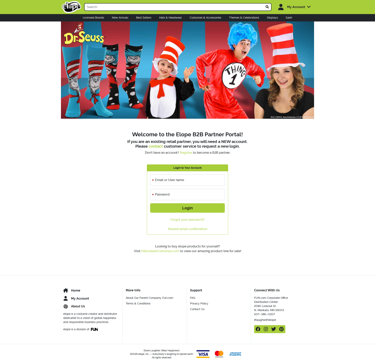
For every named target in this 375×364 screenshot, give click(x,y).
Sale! (289, 17)
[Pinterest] (281, 329)
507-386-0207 (264, 314)
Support (196, 290)
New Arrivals (120, 17)
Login (187, 208)
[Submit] (267, 7)
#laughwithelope (265, 319)
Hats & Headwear (170, 17)
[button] (292, 7)
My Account (80, 298)
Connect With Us (267, 290)
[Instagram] (265, 329)
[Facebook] (258, 329)
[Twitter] (273, 329)
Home (75, 290)
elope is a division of (76, 329)
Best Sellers (143, 17)
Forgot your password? (188, 219)
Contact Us (197, 309)
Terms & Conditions (138, 303)
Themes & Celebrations (244, 17)
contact (156, 146)
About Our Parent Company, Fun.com (149, 297)
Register (186, 152)
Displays (272, 17)
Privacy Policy (199, 303)
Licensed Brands (93, 17)
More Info (133, 290)
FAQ (192, 297)
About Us (78, 306)
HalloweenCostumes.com (160, 251)
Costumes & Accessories (205, 17)
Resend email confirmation (187, 229)
